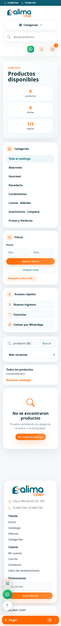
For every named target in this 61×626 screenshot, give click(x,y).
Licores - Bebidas (20, 203)
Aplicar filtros (30, 261)
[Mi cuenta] (41, 49)
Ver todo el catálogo (31, 437)
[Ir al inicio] (30, 12)
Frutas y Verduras (21, 220)
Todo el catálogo (20, 159)
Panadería (16, 185)
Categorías (15, 539)
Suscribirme (30, 596)
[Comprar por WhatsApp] (7, 594)
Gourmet (15, 176)
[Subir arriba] (7, 605)
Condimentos (18, 194)
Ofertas (13, 534)
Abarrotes (15, 167)
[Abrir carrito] (7, 583)
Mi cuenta (15, 553)
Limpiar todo (30, 270)
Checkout (14, 565)
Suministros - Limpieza (24, 212)
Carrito (13, 559)
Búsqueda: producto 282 (20, 278)
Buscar (47, 343)
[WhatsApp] (30, 49)
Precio (9, 244)
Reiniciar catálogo (18, 380)
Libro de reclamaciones (23, 570)
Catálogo (14, 528)
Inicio (12, 522)
